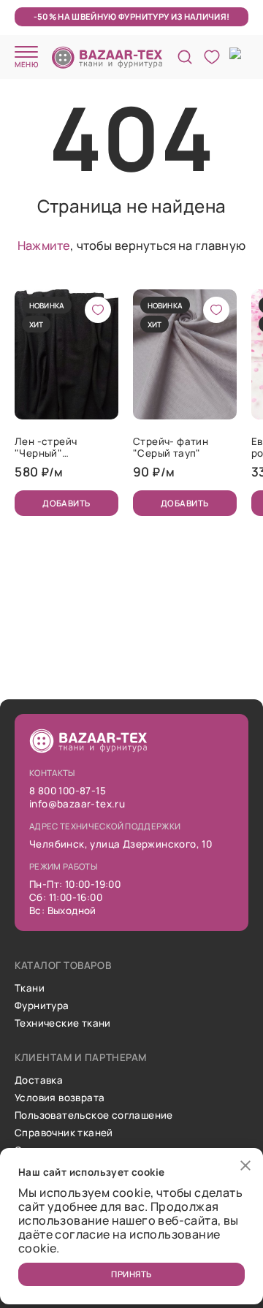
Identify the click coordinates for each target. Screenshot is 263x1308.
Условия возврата (59, 1097)
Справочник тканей (64, 1132)
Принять (131, 1274)
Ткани (30, 988)
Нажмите (44, 245)
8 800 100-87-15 (67, 790)
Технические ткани (63, 1023)
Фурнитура (42, 1005)
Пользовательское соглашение (94, 1115)
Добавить (66, 503)
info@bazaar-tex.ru (77, 804)
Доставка (39, 1080)
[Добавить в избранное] (98, 310)
